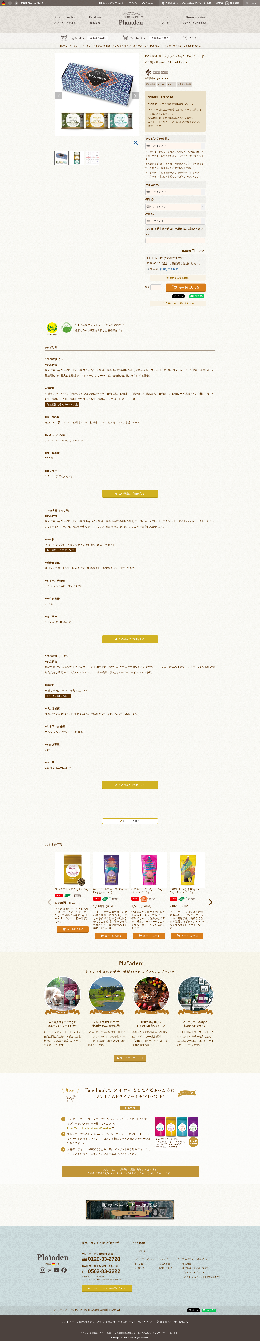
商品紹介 (139, 1263)
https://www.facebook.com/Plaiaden (89, 1127)
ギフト (76, 46)
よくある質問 (165, 1263)
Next (135, 95)
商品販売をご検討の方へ (194, 1259)
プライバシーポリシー (193, 1272)
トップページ (142, 1251)
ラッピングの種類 (157, 138)
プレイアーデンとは (131, 1058)
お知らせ (139, 1268)
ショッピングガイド (169, 1259)
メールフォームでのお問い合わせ (108, 1288)
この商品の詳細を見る (132, 493)
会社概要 (186, 1263)
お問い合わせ (165, 1268)
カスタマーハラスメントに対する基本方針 (201, 1277)
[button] (49, 902)
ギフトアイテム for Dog (98, 46)
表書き (150, 214)
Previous (58, 95)
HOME (63, 46)
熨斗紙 (150, 199)
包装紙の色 (153, 184)
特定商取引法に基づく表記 (195, 1268)
